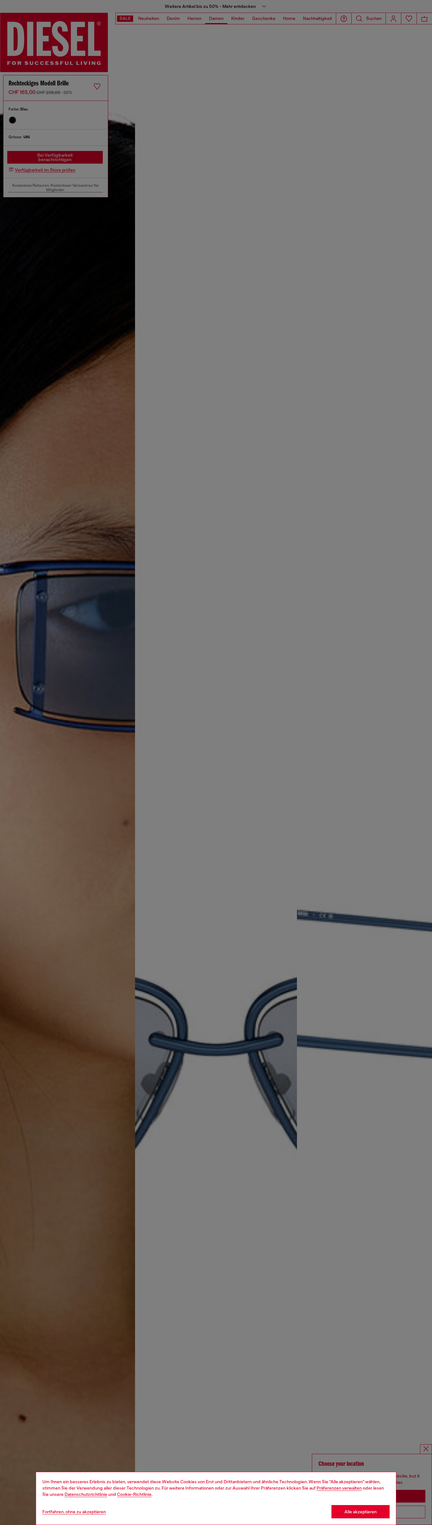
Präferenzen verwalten (339, 1488)
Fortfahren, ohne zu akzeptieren (74, 1511)
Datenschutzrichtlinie (86, 1494)
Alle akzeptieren (360, 1511)
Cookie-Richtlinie (134, 1494)
